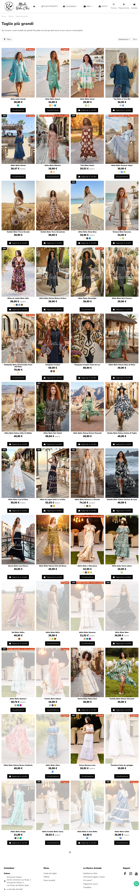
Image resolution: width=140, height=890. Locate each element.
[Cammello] (90, 506)
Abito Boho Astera (52, 99)
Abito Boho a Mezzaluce (87, 566)
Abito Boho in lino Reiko (87, 831)
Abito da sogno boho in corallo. (53, 499)
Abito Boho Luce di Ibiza (18, 499)
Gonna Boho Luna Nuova (18, 566)
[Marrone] (22, 305)
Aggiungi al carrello (89, 110)
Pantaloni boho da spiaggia (122, 765)
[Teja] (54, 371)
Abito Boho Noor (122, 632)
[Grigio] (50, 705)
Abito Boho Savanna (87, 632)
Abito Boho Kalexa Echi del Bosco (52, 566)
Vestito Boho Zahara (52, 699)
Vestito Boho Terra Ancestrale (52, 232)
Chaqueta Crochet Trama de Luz (87, 365)
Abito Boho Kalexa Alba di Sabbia (18, 433)
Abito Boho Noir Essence (122, 298)
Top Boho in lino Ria (122, 99)
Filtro (8, 39)
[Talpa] (120, 105)
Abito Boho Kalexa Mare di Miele (122, 365)
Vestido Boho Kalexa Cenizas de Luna (122, 499)
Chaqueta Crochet (52, 365)
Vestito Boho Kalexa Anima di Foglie (122, 433)
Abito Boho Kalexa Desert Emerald (87, 433)
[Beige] (14, 305)
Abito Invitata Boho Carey (52, 831)
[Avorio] (119, 172)
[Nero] (87, 238)
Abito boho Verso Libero (122, 566)
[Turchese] (18, 105)
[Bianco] (17, 639)
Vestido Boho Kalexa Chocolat (122, 699)
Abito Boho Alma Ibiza (87, 232)
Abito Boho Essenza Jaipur (122, 165)
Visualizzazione (18, 110)
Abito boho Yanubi (18, 99)
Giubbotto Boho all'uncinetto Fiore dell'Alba (18, 366)
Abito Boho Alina (53, 765)
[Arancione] (50, 105)
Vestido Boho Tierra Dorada (18, 232)
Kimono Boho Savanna (122, 232)
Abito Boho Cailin (122, 831)
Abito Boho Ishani (87, 99)
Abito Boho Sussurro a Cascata (87, 499)
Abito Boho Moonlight (87, 298)
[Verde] (86, 105)
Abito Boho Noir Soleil (52, 433)
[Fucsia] (90, 639)
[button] (70, 6)
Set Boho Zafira (18, 632)
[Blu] (123, 105)
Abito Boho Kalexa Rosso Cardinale (18, 765)
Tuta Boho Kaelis (87, 165)
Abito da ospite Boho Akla (18, 298)
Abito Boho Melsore (53, 165)
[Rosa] (52, 105)
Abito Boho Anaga (18, 831)
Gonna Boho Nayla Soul (87, 699)
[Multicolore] (52, 440)
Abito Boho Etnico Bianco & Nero (52, 298)
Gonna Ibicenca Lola (87, 765)
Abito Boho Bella (53, 632)
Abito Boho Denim (18, 165)
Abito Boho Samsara (18, 699)
